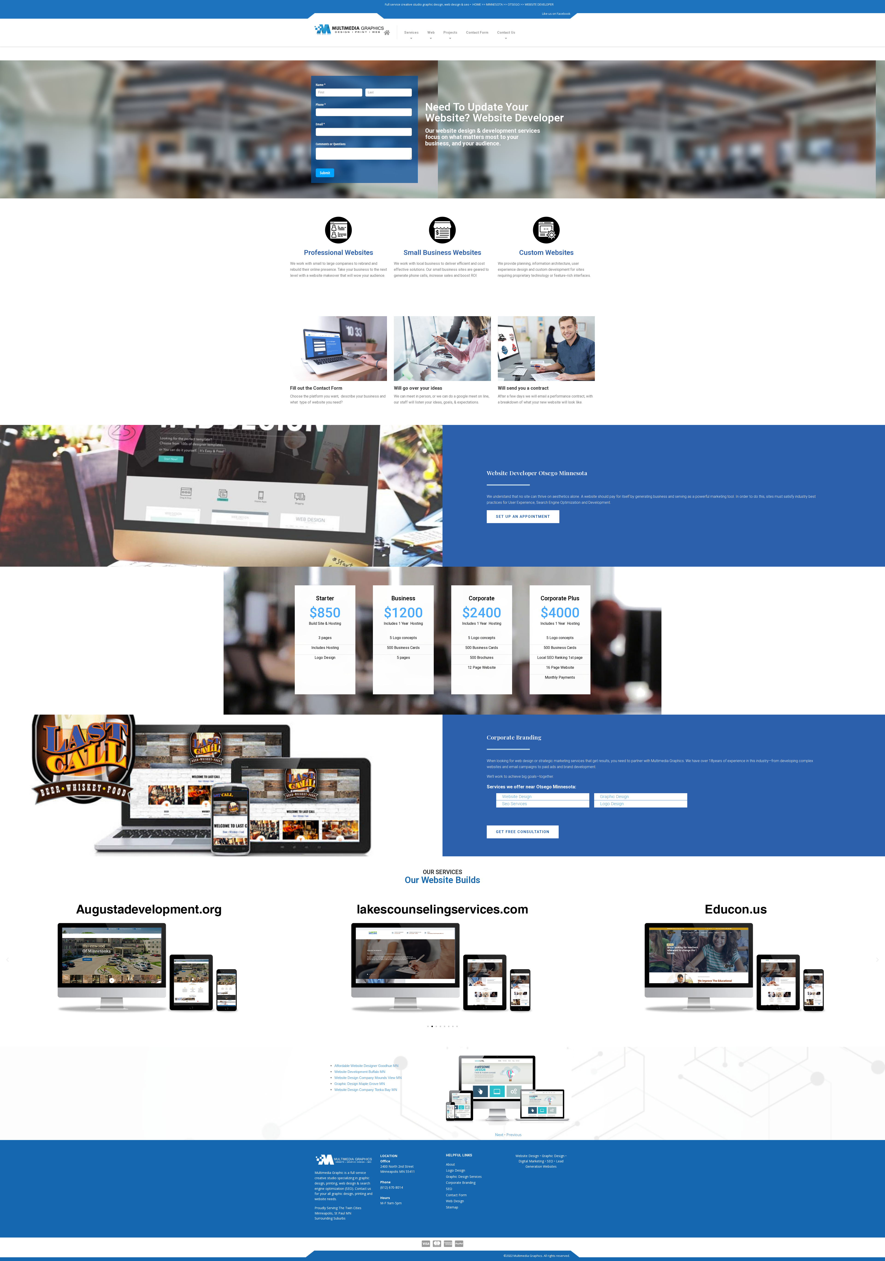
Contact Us (506, 32)
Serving (332, 1208)
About (450, 1164)
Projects (450, 32)
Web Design (455, 1201)
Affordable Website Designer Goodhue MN (366, 1066)
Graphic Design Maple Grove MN (359, 1084)
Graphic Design (614, 796)
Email (326, 124)
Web (431, 32)
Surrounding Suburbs (330, 1218)
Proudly (320, 1208)
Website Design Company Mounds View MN (368, 1078)
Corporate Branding (460, 1182)
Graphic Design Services (464, 1176)
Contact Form (477, 32)
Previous (514, 1134)
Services (411, 32)
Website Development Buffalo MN (359, 1072)
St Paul (339, 1213)
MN (348, 1213)
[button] (523, 516)
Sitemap (452, 1207)
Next (499, 1134)
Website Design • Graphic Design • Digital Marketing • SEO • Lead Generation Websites (541, 1161)
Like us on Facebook (556, 14)
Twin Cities (353, 1208)
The (341, 1208)
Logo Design (612, 803)
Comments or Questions (330, 144)
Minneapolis (324, 1213)
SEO (449, 1189)
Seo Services (514, 803)
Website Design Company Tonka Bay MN (365, 1090)
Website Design (516, 796)
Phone (326, 104)
